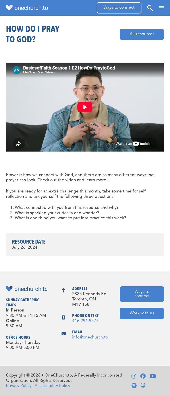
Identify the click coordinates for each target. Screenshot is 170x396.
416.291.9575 (85, 321)
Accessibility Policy (52, 386)
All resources (142, 34)
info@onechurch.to (90, 337)
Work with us (142, 313)
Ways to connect (119, 8)
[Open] (161, 7)
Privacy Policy (18, 386)
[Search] (150, 8)
